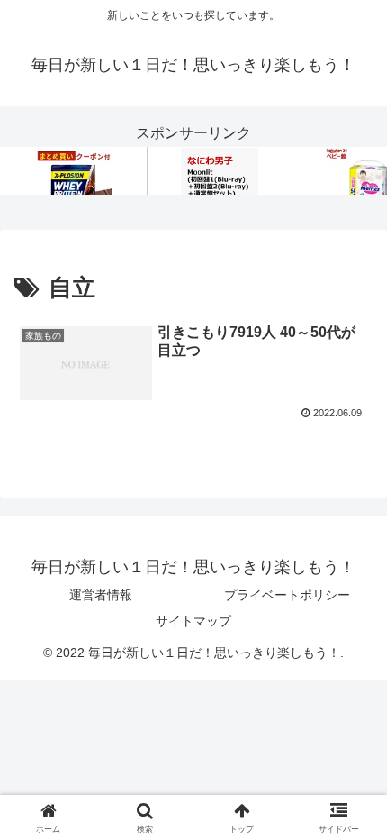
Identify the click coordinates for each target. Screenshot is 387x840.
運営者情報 (100, 595)
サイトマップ (193, 621)
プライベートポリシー (287, 595)
